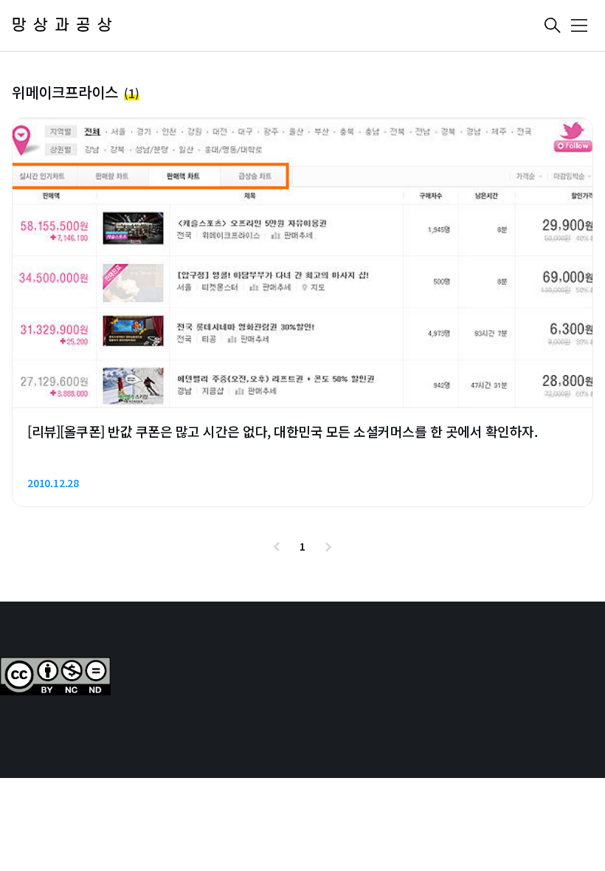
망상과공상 (65, 25)
